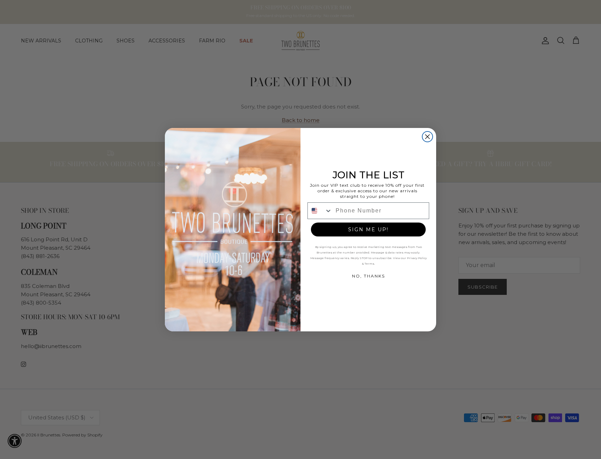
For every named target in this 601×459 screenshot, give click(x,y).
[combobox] (320, 211)
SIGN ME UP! (368, 229)
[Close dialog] (427, 136)
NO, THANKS (368, 276)
